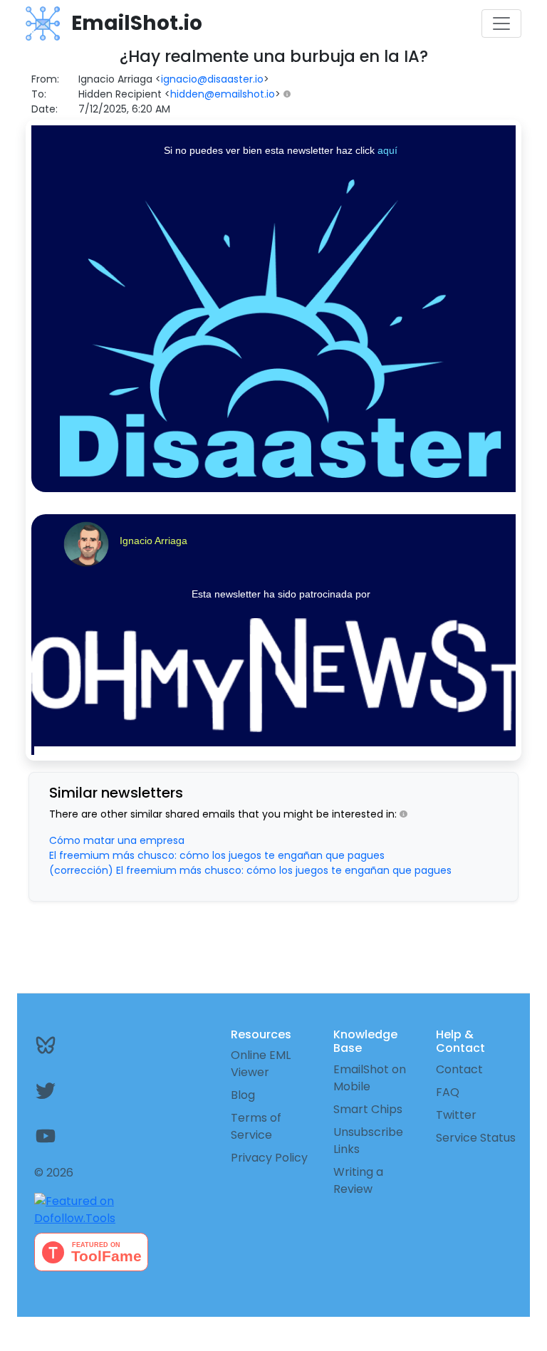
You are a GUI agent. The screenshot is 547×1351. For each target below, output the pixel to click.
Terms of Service (256, 1126)
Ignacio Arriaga (153, 540)
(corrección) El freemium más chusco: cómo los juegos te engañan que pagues (250, 870)
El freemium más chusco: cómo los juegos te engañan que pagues (217, 855)
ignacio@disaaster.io (212, 79)
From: (45, 79)
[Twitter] (68, 1090)
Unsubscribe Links (368, 1140)
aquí (387, 150)
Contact (459, 1069)
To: (38, 94)
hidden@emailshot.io (222, 94)
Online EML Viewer (261, 1063)
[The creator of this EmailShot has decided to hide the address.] (290, 94)
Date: (44, 109)
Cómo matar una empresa (116, 840)
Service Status (476, 1138)
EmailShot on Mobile (369, 1078)
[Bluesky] (68, 1045)
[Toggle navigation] (501, 23)
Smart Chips (367, 1109)
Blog (243, 1095)
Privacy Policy (269, 1157)
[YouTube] (68, 1136)
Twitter (456, 1115)
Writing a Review (358, 1180)
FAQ (447, 1092)
